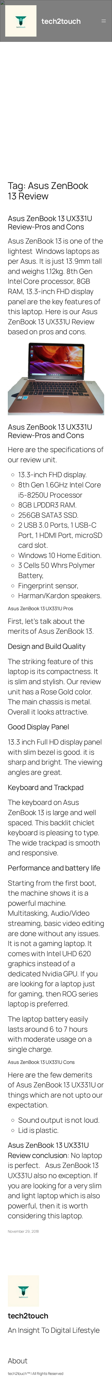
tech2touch (60, 21)
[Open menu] (104, 21)
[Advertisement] (56, 116)
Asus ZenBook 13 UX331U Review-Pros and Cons (50, 222)
